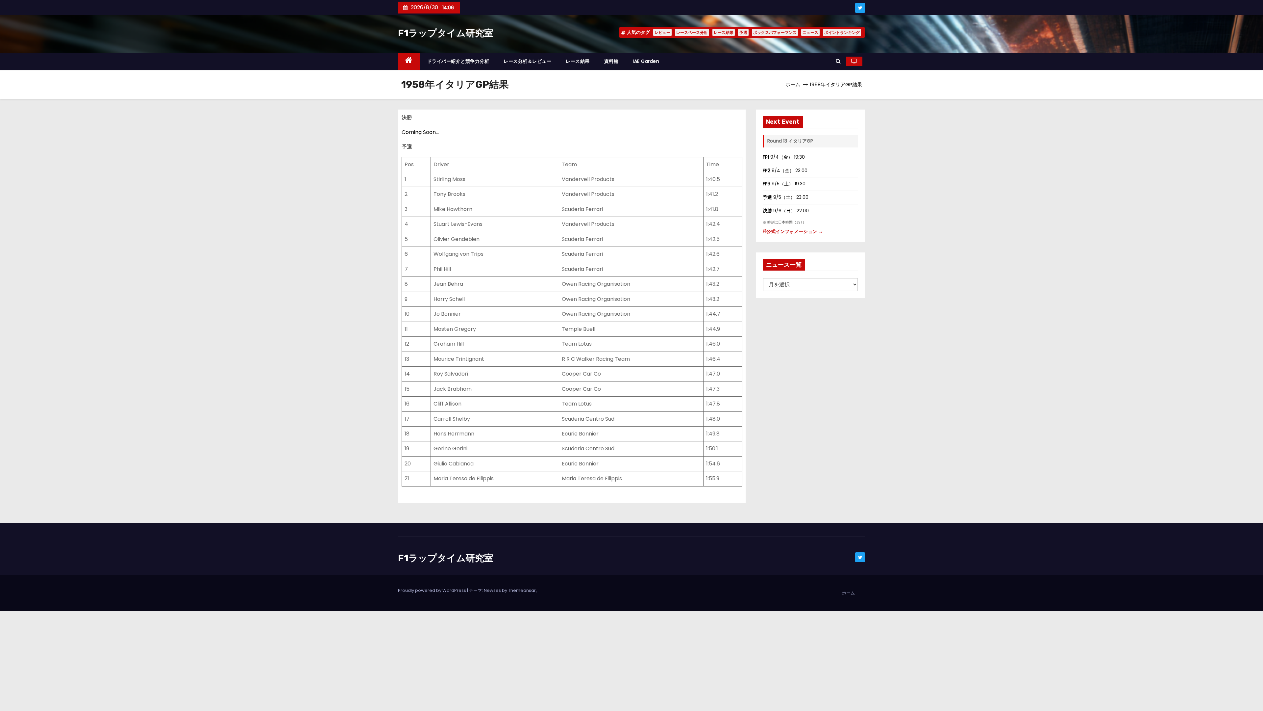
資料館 (611, 61)
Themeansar (522, 590)
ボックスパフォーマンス (775, 32)
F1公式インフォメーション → (793, 231)
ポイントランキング (842, 32)
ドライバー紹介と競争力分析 (458, 61)
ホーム (792, 84)
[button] (838, 61)
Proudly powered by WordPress (432, 590)
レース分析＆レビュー (527, 61)
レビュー (662, 32)
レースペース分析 (692, 32)
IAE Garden (646, 61)
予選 (743, 32)
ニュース (810, 32)
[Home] (409, 61)
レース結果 (723, 32)
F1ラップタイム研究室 (445, 33)
